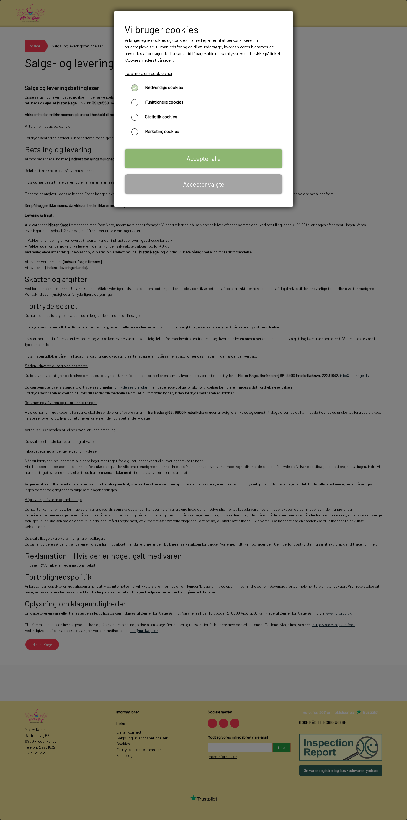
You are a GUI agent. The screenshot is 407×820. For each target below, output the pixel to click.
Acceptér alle (204, 158)
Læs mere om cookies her (148, 73)
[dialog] (203, 410)
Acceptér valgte (203, 184)
